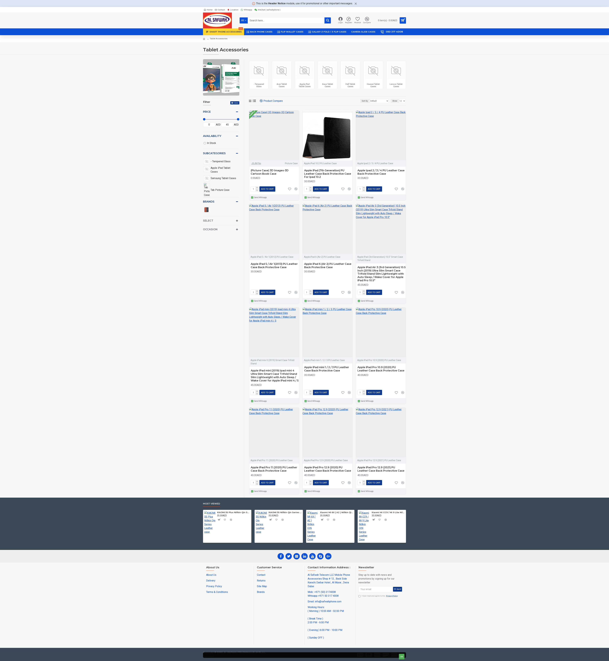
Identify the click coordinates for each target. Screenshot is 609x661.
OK (401, 656)
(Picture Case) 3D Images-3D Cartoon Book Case (269, 172)
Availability (212, 136)
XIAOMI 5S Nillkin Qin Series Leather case (285, 512)
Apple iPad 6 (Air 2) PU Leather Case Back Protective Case (327, 265)
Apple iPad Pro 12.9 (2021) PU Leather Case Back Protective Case (380, 469)
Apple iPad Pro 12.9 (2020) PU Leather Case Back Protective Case (327, 469)
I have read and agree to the (380, 596)
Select (208, 220)
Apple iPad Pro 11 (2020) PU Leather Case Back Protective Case (274, 469)
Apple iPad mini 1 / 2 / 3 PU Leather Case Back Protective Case (326, 369)
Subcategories (214, 153)
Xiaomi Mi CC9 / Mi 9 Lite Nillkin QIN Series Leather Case (388, 512)
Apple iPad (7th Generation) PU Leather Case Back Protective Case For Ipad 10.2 (327, 174)
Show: (395, 101)
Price (207, 111)
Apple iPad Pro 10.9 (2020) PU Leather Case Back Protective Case (380, 369)
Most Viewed (211, 503)
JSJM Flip (256, 163)
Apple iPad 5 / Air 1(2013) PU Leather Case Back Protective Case (274, 265)
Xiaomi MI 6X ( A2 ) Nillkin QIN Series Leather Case (336, 512)
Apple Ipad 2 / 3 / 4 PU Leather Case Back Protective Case (381, 172)
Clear (236, 103)
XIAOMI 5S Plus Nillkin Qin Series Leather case (233, 512)
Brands (208, 201)
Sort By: (365, 101)
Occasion (210, 229)
